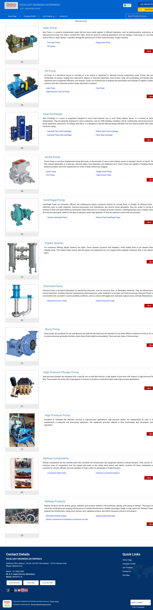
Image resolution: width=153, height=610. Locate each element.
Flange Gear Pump (103, 42)
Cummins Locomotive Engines (108, 473)
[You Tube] (19, 591)
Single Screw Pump (104, 171)
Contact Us (63, 16)
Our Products (47, 16)
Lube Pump (50, 88)
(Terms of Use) (54, 601)
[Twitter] (12, 591)
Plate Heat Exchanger (104, 135)
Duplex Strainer (54, 243)
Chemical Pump (53, 286)
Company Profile (30, 16)
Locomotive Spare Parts (56, 473)
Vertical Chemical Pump (105, 301)
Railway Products (55, 501)
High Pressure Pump (57, 415)
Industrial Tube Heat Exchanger (59, 131)
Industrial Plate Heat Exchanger (59, 135)
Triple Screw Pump (103, 175)
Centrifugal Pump (54, 200)
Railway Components (56, 458)
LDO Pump (50, 175)
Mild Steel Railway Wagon (56, 516)
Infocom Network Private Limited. (41, 604)
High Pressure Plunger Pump (61, 372)
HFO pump (51, 46)
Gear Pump (50, 27)
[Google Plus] (26, 591)
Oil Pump (50, 71)
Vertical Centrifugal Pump (57, 217)
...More (148, 51)
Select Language (138, 607)
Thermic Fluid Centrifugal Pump (108, 217)
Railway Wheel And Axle (105, 516)
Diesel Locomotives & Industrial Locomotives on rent (67, 519)
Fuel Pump (100, 88)
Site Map (126, 575)
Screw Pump (52, 157)
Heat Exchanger (53, 114)
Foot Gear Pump (53, 42)
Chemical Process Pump (57, 301)
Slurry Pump (52, 329)
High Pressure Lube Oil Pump (57, 92)
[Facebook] (8, 591)
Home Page (12, 16)
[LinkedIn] (15, 591)
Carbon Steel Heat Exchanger (107, 131)
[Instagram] (23, 591)
